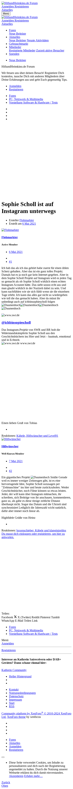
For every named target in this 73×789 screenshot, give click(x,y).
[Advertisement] (36, 160)
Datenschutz (16, 696)
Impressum (15, 699)
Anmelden (7, 643)
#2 (10, 470)
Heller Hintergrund (20, 676)
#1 (10, 261)
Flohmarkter (26, 220)
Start (11, 703)
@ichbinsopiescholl (16, 322)
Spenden (14, 53)
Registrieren (8, 650)
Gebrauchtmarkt (18, 43)
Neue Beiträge (17, 33)
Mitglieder (15, 47)
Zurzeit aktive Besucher (50, 50)
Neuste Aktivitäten (38, 40)
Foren (12, 30)
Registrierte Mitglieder (22, 50)
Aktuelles (14, 37)
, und (37, 435)
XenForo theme (16, 716)
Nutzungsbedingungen (22, 692)
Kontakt (14, 689)
